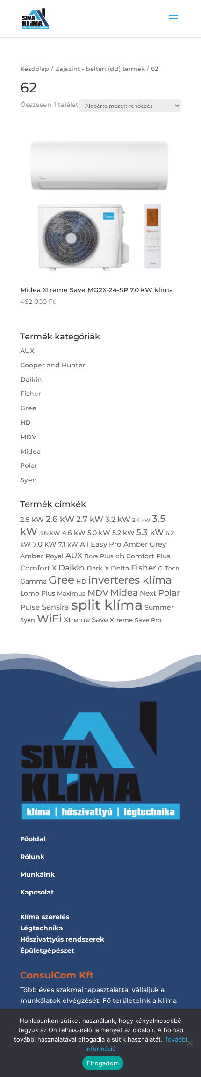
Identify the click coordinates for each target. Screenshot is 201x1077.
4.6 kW (74, 532)
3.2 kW (117, 519)
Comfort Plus (148, 556)
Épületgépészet (47, 950)
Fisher (30, 393)
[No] (189, 1043)
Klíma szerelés (44, 917)
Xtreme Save (86, 619)
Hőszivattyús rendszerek (62, 939)
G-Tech (168, 568)
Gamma (33, 581)
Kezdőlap (34, 68)
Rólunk (32, 856)
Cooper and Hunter (53, 365)
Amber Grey (144, 544)
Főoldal (32, 839)
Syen (28, 480)
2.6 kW (60, 519)
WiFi (49, 618)
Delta (120, 568)
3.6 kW (49, 532)
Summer (159, 607)
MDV (28, 437)
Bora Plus (99, 556)
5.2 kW (123, 532)
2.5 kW (32, 519)
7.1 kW (68, 544)
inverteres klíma (130, 580)
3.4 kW (141, 520)
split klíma (107, 605)
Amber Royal (42, 556)
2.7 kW (89, 519)
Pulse (30, 607)
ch (119, 555)
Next (148, 593)
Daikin (31, 379)
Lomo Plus (37, 593)
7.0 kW (45, 544)
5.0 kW (98, 532)
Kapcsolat (37, 892)
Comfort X (38, 567)
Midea (30, 451)
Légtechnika (41, 928)
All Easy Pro (101, 544)
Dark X (97, 568)
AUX (27, 350)
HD (25, 422)
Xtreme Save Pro (135, 620)
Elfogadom (103, 1063)
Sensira (55, 607)
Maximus (71, 593)
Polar (28, 465)
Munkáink (37, 874)
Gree (28, 408)
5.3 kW (150, 532)
